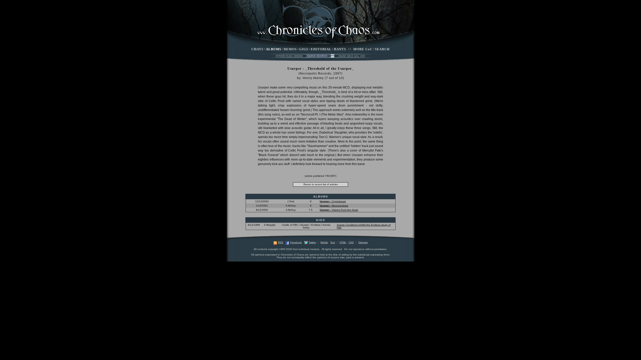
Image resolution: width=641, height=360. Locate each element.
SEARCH (382, 49)
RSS (280, 242)
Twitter (312, 242)
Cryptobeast (333, 201)
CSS (351, 242)
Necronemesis (334, 205)
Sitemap (363, 242)
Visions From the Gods (339, 209)
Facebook (296, 242)
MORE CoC (362, 49)
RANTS (340, 49)
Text (332, 242)
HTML (343, 242)
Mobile (324, 242)
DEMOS (290, 49)
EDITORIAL (321, 49)
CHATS (257, 49)
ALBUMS (273, 49)
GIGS (303, 49)
